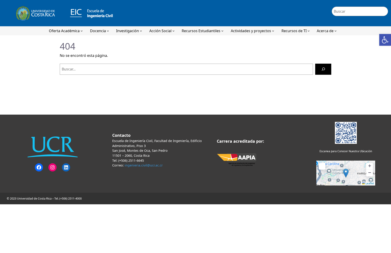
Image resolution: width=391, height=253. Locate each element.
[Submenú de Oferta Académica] (82, 31)
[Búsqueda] (323, 69)
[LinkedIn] (66, 167)
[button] (385, 40)
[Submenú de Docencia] (108, 31)
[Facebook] (39, 167)
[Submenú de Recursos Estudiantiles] (222, 31)
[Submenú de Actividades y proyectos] (273, 31)
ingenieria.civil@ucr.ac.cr (144, 165)
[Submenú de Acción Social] (173, 31)
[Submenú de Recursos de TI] (309, 31)
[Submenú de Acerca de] (335, 31)
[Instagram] (52, 167)
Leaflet (369, 183)
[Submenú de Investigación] (141, 31)
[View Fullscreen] (322, 166)
